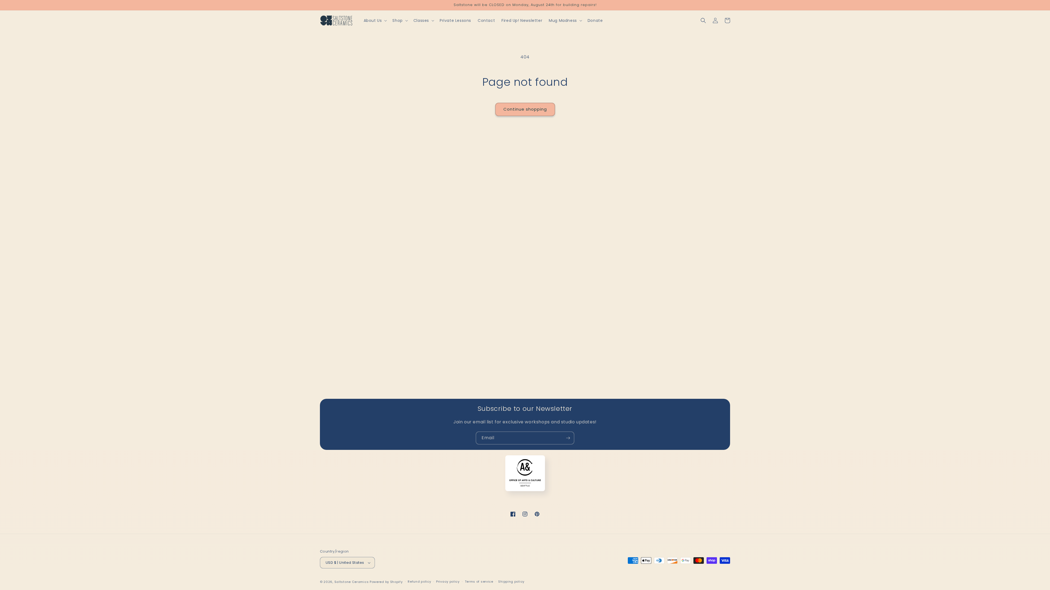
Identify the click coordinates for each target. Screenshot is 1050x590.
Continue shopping (525, 109)
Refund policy (419, 581)
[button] (374, 20)
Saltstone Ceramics (351, 582)
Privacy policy (448, 581)
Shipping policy (511, 581)
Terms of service (479, 581)
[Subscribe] (568, 438)
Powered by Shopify (386, 582)
